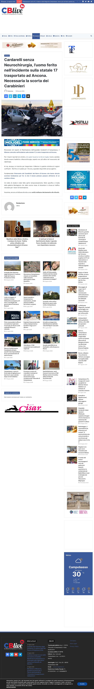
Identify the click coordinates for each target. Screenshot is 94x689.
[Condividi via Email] (28, 96)
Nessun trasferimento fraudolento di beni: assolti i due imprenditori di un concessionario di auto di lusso (12, 352)
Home (5, 36)
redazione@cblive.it (58, 667)
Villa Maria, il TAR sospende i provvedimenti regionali (32, 346)
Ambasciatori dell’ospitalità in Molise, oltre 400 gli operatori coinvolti (83, 322)
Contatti (69, 36)
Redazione (10, 91)
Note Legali (73, 643)
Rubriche (57, 36)
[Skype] (19, 96)
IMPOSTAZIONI (11, 687)
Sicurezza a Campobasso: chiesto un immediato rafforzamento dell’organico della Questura (32, 277)
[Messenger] (24, 96)
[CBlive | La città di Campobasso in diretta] (13, 9)
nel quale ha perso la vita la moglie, (37, 157)
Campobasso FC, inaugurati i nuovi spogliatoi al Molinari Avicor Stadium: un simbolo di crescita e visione (83, 384)
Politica (29, 36)
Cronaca (36, 36)
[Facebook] (6, 96)
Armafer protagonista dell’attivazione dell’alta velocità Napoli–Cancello (50, 323)
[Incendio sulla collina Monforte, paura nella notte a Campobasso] (51, 293)
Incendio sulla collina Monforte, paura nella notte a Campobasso (49, 303)
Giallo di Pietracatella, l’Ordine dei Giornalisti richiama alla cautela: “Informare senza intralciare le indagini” (50, 275)
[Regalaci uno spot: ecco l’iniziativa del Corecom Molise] (72, 449)
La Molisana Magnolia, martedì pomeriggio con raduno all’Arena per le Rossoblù (84, 309)
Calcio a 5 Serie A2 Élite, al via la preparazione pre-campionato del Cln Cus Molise (46, 1)
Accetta (82, 684)
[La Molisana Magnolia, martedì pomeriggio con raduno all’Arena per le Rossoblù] (72, 308)
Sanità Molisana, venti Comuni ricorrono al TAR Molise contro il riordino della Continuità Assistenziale (50, 375)
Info (63, 36)
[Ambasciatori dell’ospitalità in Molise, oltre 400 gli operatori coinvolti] (72, 320)
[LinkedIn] (15, 96)
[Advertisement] (63, 18)
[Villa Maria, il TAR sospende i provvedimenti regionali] (32, 338)
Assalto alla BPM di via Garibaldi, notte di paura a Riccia (51, 346)
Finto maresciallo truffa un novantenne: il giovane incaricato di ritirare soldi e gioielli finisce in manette (12, 325)
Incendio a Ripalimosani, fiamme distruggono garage (82, 399)
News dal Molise (20, 36)
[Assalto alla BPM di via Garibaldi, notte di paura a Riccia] (51, 338)
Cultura (49, 36)
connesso (14, 397)
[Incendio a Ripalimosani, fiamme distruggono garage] (72, 398)
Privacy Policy (74, 646)
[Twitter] (10, 96)
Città (10, 36)
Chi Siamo (73, 640)
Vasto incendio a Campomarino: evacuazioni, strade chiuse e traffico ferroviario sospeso (30, 301)
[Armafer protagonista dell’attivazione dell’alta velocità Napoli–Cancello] (51, 315)
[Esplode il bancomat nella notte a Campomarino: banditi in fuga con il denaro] (32, 315)
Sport (43, 36)
